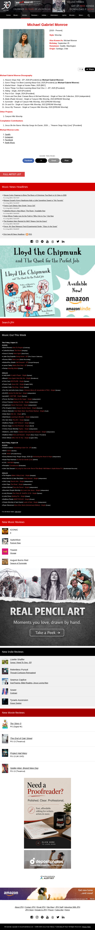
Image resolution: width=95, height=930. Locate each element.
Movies (71, 15)
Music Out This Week (14, 335)
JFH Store (29, 910)
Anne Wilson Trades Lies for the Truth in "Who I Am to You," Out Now (29, 216)
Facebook (9, 140)
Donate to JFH (41, 910)
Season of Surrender (18, 563)
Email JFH (41, 907)
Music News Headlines (15, 186)
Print (66, 160)
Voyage (13, 553)
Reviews (34, 15)
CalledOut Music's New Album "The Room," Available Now (24, 211)
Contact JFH (30, 907)
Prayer (51, 910)
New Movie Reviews (13, 712)
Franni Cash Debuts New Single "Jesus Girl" (19, 206)
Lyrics (64, 15)
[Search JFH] (89, 15)
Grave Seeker (16, 703)
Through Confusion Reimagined (23, 673)
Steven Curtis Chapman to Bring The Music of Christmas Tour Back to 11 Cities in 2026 (35, 195)
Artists (24, 15)
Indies (44, 15)
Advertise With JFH (72, 907)
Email (54, 160)
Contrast (13, 693)
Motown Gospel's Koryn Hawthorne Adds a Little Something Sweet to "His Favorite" (33, 200)
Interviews (54, 15)
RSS (30, 234)
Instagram (9, 137)
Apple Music (10, 143)
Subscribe (59, 910)
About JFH (19, 907)
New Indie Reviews (13, 651)
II (10, 533)
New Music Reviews (13, 522)
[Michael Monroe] (23, 43)
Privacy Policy (86, 927)
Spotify (8, 134)
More (81, 15)
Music (15, 15)
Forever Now (15, 543)
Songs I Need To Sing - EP (21, 663)
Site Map (50, 907)
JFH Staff (59, 907)
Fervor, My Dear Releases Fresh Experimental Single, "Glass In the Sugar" (30, 226)
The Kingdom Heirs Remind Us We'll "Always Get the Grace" (25, 221)
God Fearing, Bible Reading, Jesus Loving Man (29, 683)
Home (8, 15)
